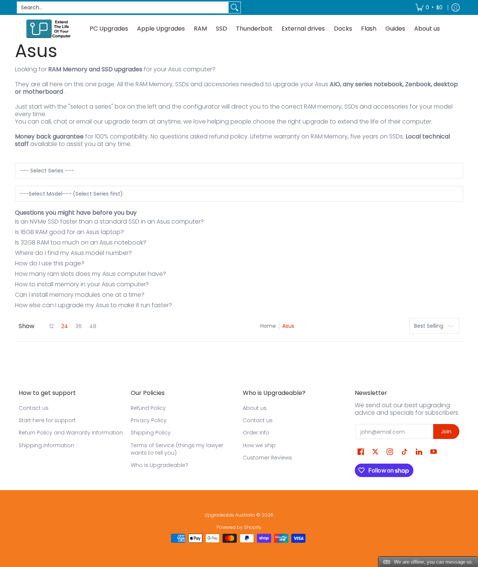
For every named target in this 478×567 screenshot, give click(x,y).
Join (446, 431)
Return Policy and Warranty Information (71, 432)
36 (78, 326)
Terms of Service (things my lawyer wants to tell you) (177, 449)
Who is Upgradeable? (159, 465)
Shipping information (46, 445)
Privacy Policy (149, 420)
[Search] (234, 7)
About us (255, 408)
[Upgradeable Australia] (48, 28)
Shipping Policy (151, 432)
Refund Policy (148, 408)
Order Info (256, 432)
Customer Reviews (267, 457)
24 (64, 326)
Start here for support (47, 420)
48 (92, 326)
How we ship (259, 445)
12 (51, 326)
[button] (361, 451)
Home (268, 326)
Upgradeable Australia (230, 515)
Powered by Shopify (239, 527)
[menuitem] (429, 7)
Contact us (34, 408)
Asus (288, 326)
